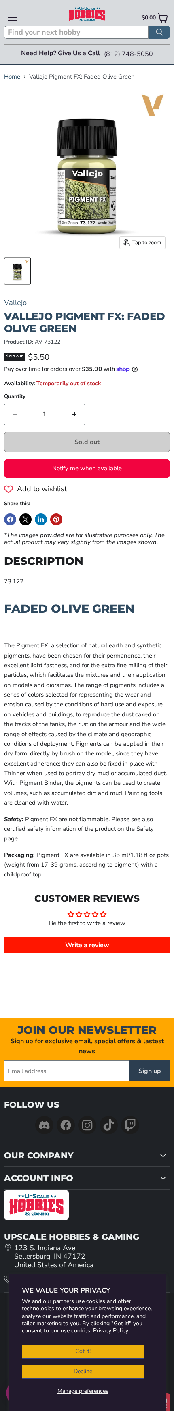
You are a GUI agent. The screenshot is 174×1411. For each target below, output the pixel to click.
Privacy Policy (110, 1330)
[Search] (159, 32)
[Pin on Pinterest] (56, 519)
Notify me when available (87, 468)
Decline (83, 1371)
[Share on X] (25, 519)
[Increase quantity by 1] (74, 414)
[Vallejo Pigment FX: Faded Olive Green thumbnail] (17, 271)
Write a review (87, 945)
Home (12, 76)
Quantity (14, 397)
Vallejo (15, 302)
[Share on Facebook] (10, 519)
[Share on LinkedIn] (41, 519)
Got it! (83, 1351)
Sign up (149, 1071)
